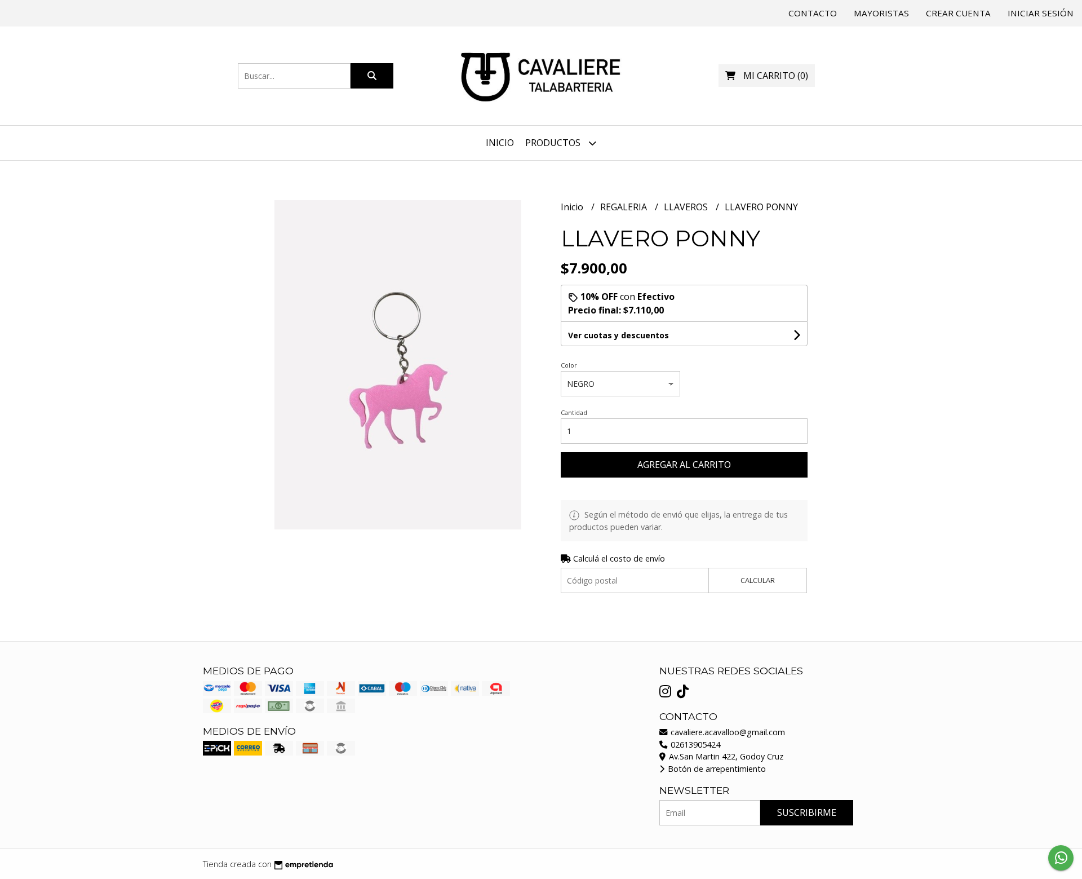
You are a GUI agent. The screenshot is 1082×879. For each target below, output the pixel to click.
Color (569, 365)
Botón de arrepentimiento (716, 768)
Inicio (500, 142)
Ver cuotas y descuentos (618, 335)
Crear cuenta (958, 13)
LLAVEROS (687, 207)
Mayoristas (881, 13)
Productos (554, 142)
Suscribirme (806, 812)
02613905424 (694, 744)
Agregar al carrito (684, 464)
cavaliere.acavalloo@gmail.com (726, 732)
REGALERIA (624, 207)
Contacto (812, 13)
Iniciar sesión (1041, 13)
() (775, 75)
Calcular (757, 580)
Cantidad (574, 412)
